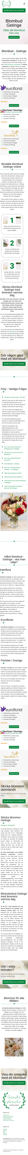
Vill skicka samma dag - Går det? (14, 397)
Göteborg (5, 1130)
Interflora (11, 331)
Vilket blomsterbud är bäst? (13, 473)
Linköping (5, 1134)
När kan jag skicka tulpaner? (13, 477)
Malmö (4, 1131)
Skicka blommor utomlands (8, 1120)
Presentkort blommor (7, 1119)
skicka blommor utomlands (12, 64)
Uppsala (4, 1133)
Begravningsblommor (7, 1117)
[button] (24, 3)
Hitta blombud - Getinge (11, 464)
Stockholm (5, 1129)
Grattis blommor (6, 1115)
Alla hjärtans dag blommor (8, 1116)
